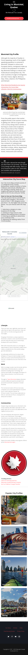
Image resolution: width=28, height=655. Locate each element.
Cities (21, 628)
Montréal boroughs (9, 442)
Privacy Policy (20, 631)
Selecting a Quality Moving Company (11, 482)
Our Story (8, 628)
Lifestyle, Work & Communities (11, 89)
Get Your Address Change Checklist (10, 484)
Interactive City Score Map (9, 87)
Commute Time (15, 296)
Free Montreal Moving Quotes (13, 18)
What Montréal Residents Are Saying (13, 85)
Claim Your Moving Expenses (9, 480)
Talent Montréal (11, 379)
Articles (15, 628)
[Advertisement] (14, 35)
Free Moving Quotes (9, 631)
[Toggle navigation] (14, 1)
